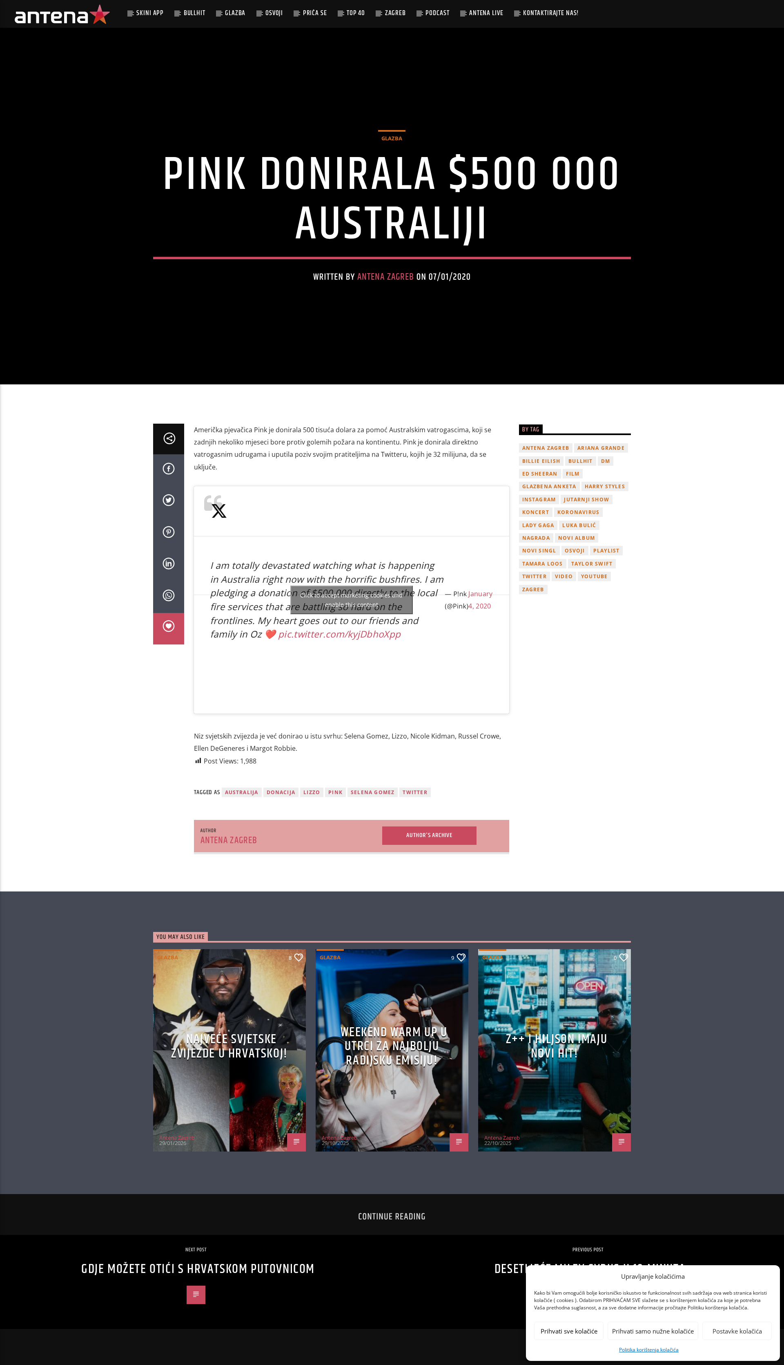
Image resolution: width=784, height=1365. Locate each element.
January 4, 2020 (480, 600)
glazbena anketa (549, 486)
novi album (576, 537)
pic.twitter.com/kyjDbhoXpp (339, 634)
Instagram (539, 499)
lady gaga (538, 525)
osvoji (575, 550)
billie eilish (541, 461)
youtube (594, 576)
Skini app (150, 13)
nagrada (536, 537)
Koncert (535, 512)
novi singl (539, 550)
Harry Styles (605, 486)
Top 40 (356, 13)
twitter (415, 792)
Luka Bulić (579, 525)
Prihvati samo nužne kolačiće (653, 1331)
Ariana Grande (601, 448)
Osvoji (274, 13)
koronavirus (578, 512)
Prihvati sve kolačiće (569, 1331)
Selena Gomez (372, 792)
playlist (606, 550)
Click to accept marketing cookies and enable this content (351, 599)
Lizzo (311, 792)
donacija (281, 792)
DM (605, 461)
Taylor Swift (591, 563)
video (564, 576)
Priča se (315, 13)
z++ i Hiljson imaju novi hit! (556, 1046)
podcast (437, 13)
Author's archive (429, 835)
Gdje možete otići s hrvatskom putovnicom (198, 1269)
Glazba (235, 13)
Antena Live (486, 13)
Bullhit (194, 13)
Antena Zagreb (385, 277)
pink (335, 792)
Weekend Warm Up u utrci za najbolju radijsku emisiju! (394, 1046)
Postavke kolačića (737, 1331)
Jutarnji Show (586, 499)
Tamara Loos (542, 563)
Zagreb (395, 13)
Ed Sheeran (540, 473)
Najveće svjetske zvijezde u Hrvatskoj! (229, 1046)
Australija (241, 792)
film (573, 473)
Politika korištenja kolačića (649, 1349)
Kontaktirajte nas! (551, 13)
